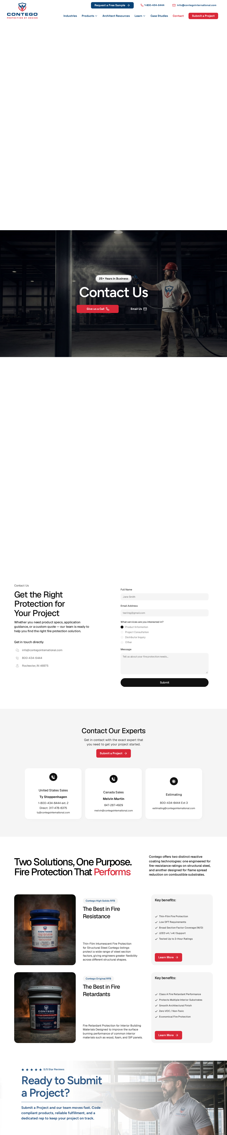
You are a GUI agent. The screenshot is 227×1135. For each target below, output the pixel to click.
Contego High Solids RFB (100, 900)
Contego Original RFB (98, 978)
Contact (178, 16)
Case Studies (159, 16)
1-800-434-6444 (154, 5)
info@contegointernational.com (196, 5)
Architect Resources (116, 16)
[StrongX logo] (22, 11)
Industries (70, 16)
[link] (22, 11)
